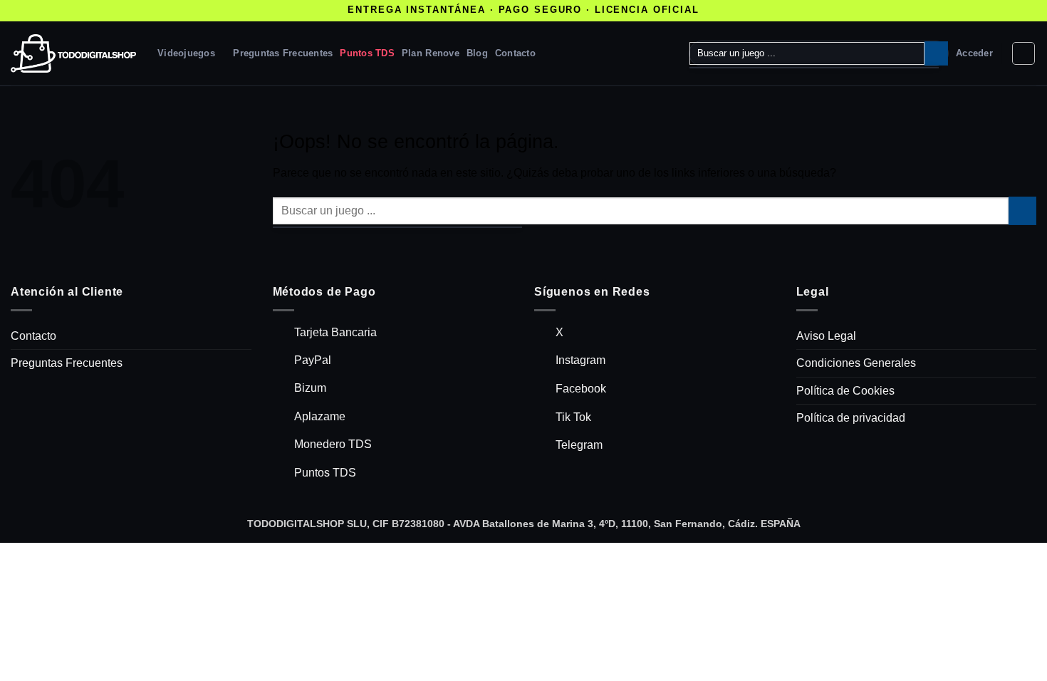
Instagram (580, 360)
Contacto (515, 53)
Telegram (579, 445)
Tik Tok (573, 417)
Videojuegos (186, 53)
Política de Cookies (845, 391)
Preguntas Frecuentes (283, 53)
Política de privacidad (850, 418)
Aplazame (319, 416)
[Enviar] (936, 53)
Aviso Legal (826, 336)
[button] (974, 53)
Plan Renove (430, 53)
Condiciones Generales (856, 363)
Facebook (581, 389)
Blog (477, 53)
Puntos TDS (367, 53)
